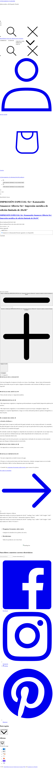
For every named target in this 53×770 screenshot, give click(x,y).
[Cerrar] (0, 511)
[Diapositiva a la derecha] (0, 194)
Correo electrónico (18, 556)
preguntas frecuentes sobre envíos (17, 467)
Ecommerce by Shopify (32, 766)
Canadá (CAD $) (4, 729)
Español (2, 741)
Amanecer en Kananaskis (18, 233)
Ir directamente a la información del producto (12, 177)
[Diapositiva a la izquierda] (0, 190)
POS (24, 766)
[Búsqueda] (26, 32)
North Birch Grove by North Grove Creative (13, 766)
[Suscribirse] (23, 556)
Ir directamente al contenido (7, 1)
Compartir (3, 373)
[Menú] (1, 23)
